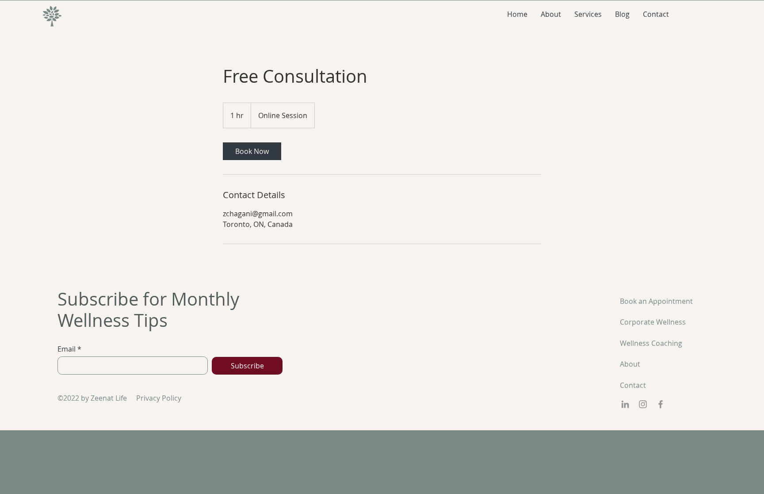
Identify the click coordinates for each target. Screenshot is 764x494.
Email (66, 348)
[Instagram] (643, 404)
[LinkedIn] (625, 404)
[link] (252, 151)
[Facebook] (660, 404)
